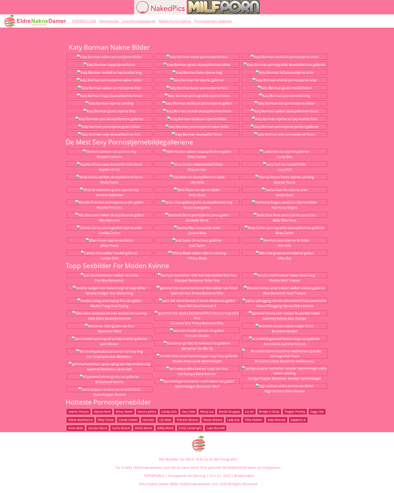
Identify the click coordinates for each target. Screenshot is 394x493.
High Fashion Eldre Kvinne (285, 391)
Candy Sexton (128, 420)
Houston (148, 420)
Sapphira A (298, 420)
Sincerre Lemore (109, 156)
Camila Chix (109, 258)
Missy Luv (207, 412)
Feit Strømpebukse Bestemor (109, 356)
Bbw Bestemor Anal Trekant (284, 293)
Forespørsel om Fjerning (187, 475)
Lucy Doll (285, 169)
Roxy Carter (285, 233)
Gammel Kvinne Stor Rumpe (284, 318)
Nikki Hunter (197, 156)
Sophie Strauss (78, 412)
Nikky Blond (165, 428)
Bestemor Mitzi (109, 331)
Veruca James (147, 412)
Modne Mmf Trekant (284, 280)
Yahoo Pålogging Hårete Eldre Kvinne (284, 306)
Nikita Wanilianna (80, 420)
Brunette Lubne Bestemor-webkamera (284, 361)
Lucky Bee (284, 156)
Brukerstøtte (244, 475)
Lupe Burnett (216, 428)
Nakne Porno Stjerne (175, 21)
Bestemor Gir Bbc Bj (197, 348)
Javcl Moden (109, 344)
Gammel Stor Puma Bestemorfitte (197, 293)
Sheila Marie (143, 428)
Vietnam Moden (197, 335)
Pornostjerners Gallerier (213, 21)
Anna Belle (75, 428)
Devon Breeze (212, 420)
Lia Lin (249, 412)
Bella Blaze (197, 195)
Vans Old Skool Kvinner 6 (197, 306)
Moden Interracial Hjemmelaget (197, 361)
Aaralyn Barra (97, 428)
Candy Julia (169, 412)
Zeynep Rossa (284, 182)
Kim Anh (284, 245)
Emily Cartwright (190, 428)
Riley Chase (106, 420)
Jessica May (197, 233)
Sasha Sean (284, 195)
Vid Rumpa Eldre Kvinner (197, 374)
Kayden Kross (109, 169)
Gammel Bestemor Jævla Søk (109, 369)
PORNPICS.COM (84, 21)
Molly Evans (109, 182)
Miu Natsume (109, 220)
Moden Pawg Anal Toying (109, 306)
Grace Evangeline (197, 207)
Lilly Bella (197, 182)
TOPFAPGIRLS (153, 475)
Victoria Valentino (109, 195)
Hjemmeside (109, 21)
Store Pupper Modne (109, 394)
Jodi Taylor (197, 245)
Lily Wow (165, 420)
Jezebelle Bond (197, 220)
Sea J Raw (188, 412)
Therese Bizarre (187, 420)
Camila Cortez (109, 233)
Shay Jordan (197, 169)
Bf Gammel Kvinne (109, 382)
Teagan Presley (294, 412)
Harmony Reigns (284, 207)
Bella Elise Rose (284, 220)
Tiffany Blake (197, 258)
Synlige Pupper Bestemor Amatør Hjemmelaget (284, 378)
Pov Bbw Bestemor (109, 280)
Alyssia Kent (102, 412)
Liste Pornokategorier (139, 21)
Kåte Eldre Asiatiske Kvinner (109, 318)
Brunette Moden (284, 331)
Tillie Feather (253, 420)
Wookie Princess (109, 207)
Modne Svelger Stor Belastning (109, 293)
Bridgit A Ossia (269, 412)
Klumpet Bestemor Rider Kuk (197, 280)
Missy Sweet (124, 412)
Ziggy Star (317, 412)
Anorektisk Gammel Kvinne (284, 344)
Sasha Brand (121, 428)
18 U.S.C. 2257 (220, 475)
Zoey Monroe (276, 420)
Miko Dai (284, 258)
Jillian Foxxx (109, 245)
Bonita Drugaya (229, 412)
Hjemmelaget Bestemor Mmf (197, 386)
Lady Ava (233, 420)
